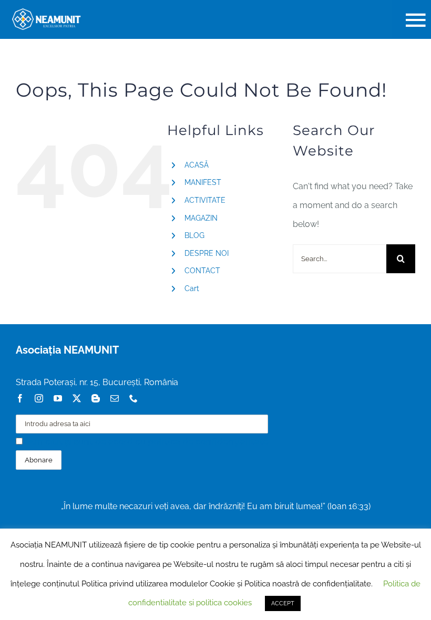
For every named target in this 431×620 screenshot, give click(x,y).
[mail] (114, 398)
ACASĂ (196, 165)
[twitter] (77, 398)
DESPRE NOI (206, 253)
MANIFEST (202, 182)
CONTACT (202, 270)
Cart (191, 288)
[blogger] (95, 398)
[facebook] (20, 398)
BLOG (194, 235)
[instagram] (39, 398)
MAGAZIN (201, 218)
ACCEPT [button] (282, 603)
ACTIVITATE (204, 200)
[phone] (133, 398)
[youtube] (58, 398)
